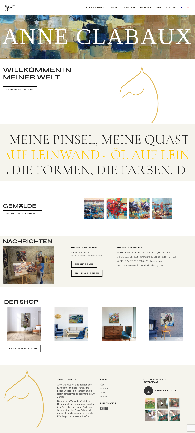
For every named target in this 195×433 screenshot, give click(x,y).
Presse (104, 396)
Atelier (103, 392)
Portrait (104, 388)
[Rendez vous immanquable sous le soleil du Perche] (150, 403)
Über (102, 384)
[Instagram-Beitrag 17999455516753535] (162, 403)
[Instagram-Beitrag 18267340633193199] (150, 415)
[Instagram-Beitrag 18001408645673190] (174, 415)
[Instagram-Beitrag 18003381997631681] (162, 415)
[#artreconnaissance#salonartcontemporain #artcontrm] (174, 403)
